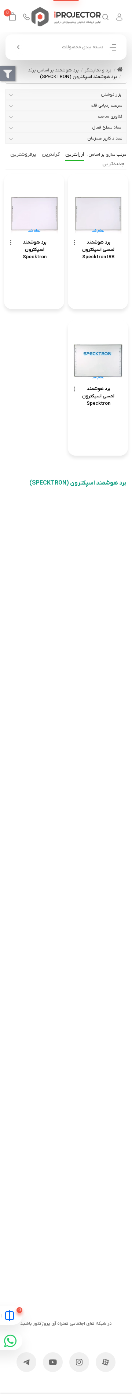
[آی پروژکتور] (66, 16)
